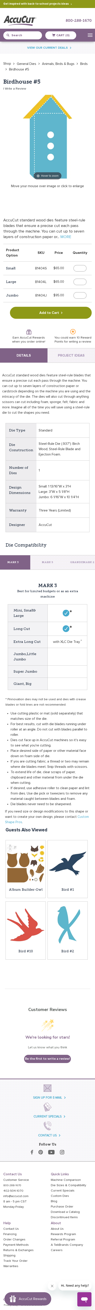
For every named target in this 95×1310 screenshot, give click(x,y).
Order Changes (14, 1239)
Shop (7, 63)
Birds (84, 64)
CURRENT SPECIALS (48, 1116)
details (24, 355)
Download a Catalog (65, 1212)
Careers (57, 1250)
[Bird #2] (67, 925)
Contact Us (11, 1228)
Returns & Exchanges (18, 1250)
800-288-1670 (79, 21)
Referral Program (63, 1239)
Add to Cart (49, 313)
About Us (57, 1228)
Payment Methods (16, 1244)
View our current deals (47, 47)
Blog (54, 1201)
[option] (7, 63)
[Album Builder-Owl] (26, 863)
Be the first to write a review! (47, 1059)
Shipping (9, 1255)
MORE (65, 237)
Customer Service (16, 1180)
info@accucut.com (15, 1196)
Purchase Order (62, 1206)
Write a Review (15, 88)
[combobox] (24, 35)
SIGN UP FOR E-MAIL (47, 1097)
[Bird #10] (26, 925)
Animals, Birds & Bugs (58, 64)
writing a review (80, 341)
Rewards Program (63, 1234)
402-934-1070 (13, 1190)
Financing (10, 1234)
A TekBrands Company (67, 1244)
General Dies (26, 64)
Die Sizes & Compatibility (68, 1185)
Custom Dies (60, 1196)
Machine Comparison (66, 1180)
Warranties (10, 1266)
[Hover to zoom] (47, 136)
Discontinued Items (64, 1217)
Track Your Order (15, 1260)
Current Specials (62, 1190)
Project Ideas (71, 355)
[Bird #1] (67, 863)
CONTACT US (47, 1135)
